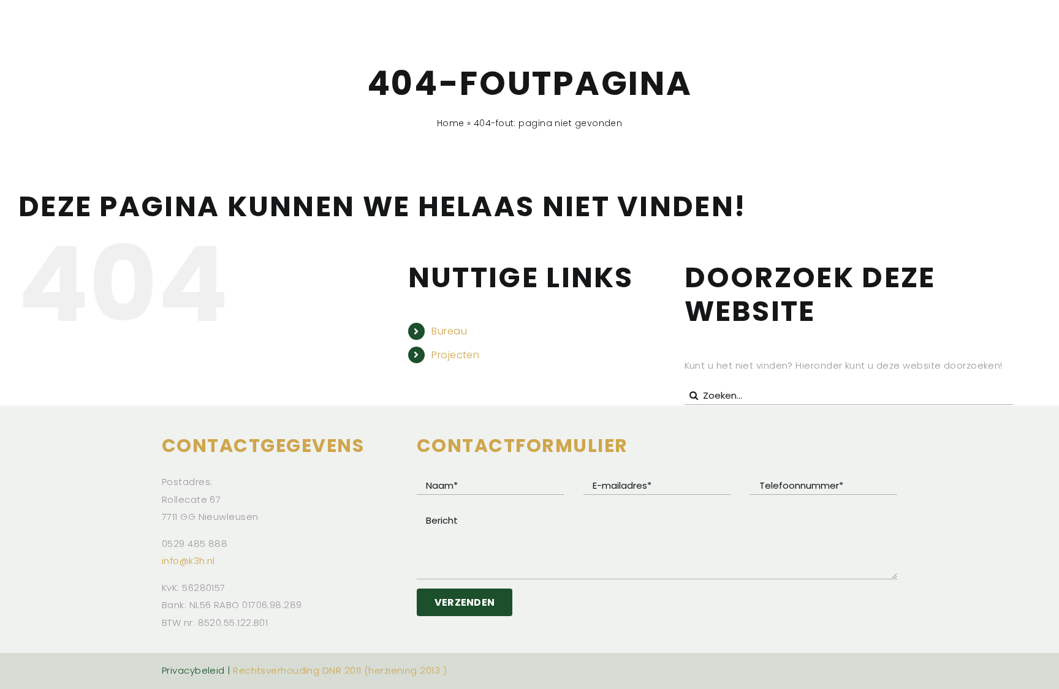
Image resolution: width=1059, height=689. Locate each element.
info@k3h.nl (188, 560)
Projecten (455, 355)
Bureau (449, 331)
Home (451, 123)
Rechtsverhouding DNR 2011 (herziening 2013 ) (340, 670)
